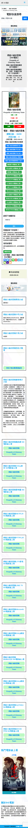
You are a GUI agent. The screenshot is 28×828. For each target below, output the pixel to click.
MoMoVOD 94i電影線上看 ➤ (14, 198)
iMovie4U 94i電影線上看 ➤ (14, 191)
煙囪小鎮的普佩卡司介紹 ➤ (14, 149)
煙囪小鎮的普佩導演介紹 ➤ (14, 145)
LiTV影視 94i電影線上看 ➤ (14, 183)
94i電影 (6, 3)
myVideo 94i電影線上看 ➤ (14, 206)
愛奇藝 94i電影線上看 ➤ (14, 172)
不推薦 (19, 126)
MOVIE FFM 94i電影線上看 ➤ (14, 209)
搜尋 (25, 18)
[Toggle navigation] (24, 2)
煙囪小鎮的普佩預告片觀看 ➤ (14, 157)
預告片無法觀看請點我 (14, 368)
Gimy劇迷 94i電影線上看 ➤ (14, 194)
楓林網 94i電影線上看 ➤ (14, 164)
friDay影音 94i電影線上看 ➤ (14, 168)
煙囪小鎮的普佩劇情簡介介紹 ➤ (14, 160)
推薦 (9, 126)
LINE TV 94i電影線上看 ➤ (14, 187)
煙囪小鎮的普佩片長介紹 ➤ (14, 153)
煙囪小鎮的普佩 (14, 448)
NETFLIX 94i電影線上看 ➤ (14, 176)
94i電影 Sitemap (20, 826)
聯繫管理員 (7, 251)
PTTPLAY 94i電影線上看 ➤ (14, 179)
